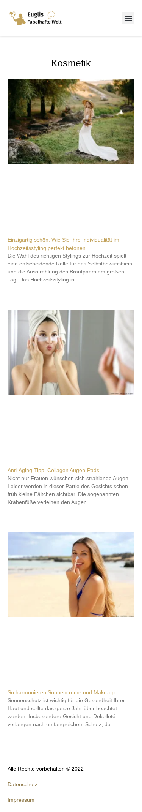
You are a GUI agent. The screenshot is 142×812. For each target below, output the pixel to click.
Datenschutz (22, 784)
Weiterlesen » (22, 292)
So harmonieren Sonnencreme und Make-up (61, 692)
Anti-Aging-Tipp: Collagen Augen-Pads (53, 470)
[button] (128, 18)
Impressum (21, 800)
